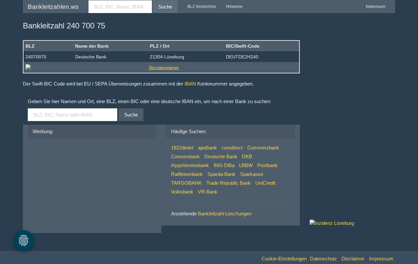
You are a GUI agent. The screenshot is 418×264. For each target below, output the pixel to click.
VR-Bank (207, 191)
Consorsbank (185, 156)
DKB (247, 156)
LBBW (246, 165)
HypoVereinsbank (190, 165)
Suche (165, 6)
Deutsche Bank (220, 156)
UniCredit (265, 183)
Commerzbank (263, 147)
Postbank (267, 165)
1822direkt (182, 147)
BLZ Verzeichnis (201, 6)
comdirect (232, 147)
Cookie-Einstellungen (284, 258)
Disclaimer (353, 258)
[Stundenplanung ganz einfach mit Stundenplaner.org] (161, 67)
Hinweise (234, 6)
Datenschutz (323, 258)
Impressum (375, 6)
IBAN (190, 83)
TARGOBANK (186, 183)
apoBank (207, 147)
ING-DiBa (224, 165)
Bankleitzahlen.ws (53, 6)
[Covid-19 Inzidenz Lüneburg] (332, 222)
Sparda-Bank (221, 174)
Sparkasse (251, 174)
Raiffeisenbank (187, 174)
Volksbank (182, 191)
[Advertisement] (82, 184)
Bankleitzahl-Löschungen (224, 213)
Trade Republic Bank (228, 183)
